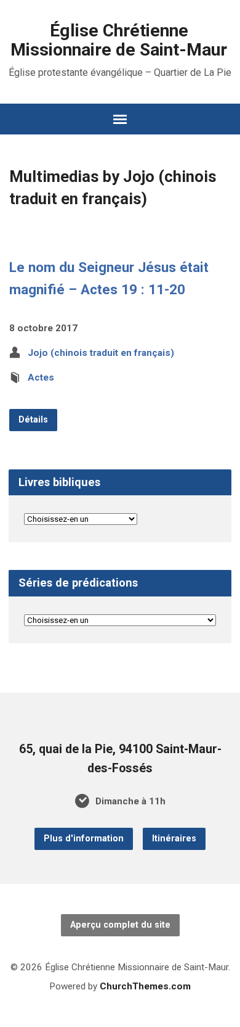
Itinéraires (174, 838)
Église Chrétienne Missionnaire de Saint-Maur (118, 40)
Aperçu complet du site (120, 925)
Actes (41, 377)
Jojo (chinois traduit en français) (101, 352)
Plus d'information (84, 838)
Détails (33, 420)
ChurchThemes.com (145, 986)
